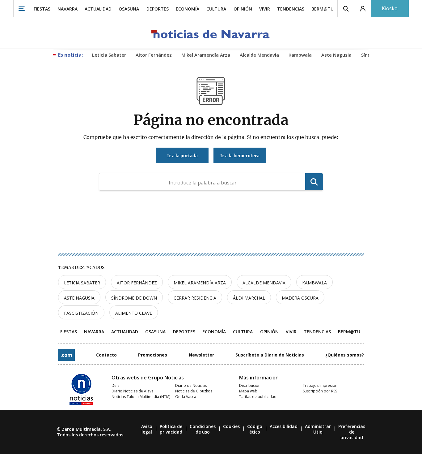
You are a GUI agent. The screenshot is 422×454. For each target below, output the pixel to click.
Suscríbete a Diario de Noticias (269, 355)
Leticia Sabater (82, 283)
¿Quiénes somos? (344, 355)
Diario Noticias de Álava (133, 391)
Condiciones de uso (203, 429)
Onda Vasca (185, 396)
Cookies (231, 426)
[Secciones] (21, 8)
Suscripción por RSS (320, 391)
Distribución (249, 385)
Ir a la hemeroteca (240, 155)
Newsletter (201, 355)
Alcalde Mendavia (264, 283)
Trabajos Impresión (320, 385)
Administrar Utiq (318, 429)
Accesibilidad (284, 426)
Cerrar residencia (195, 298)
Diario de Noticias (191, 385)
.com (66, 355)
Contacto (106, 355)
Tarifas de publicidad (257, 396)
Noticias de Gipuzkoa (194, 391)
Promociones (152, 355)
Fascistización (81, 313)
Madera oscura (300, 298)
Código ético (254, 429)
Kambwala (314, 283)
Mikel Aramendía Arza (200, 283)
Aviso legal (146, 429)
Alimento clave (133, 313)
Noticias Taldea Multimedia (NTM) (141, 396)
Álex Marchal (249, 298)
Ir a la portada (182, 155)
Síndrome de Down (134, 298)
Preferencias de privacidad (351, 431)
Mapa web (248, 391)
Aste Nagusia (79, 298)
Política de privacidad (171, 429)
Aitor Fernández (137, 283)
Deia (116, 385)
